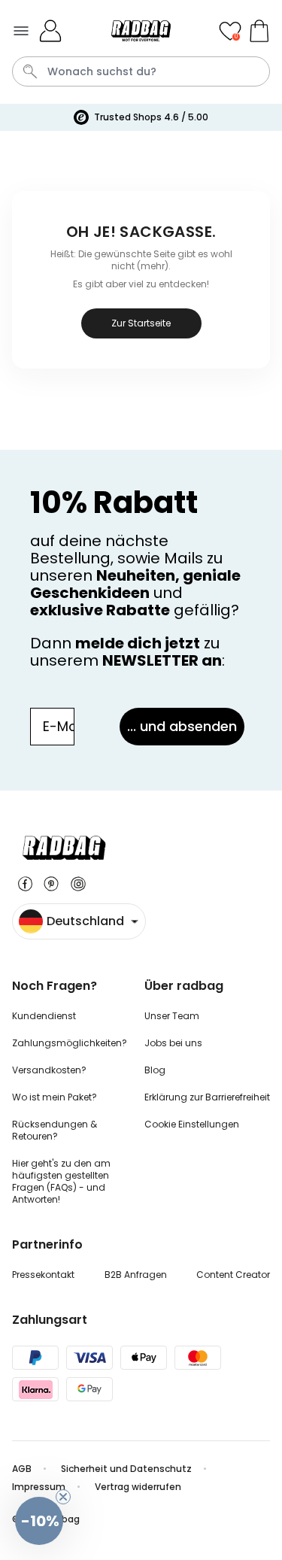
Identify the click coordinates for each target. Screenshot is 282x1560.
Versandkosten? (49, 1070)
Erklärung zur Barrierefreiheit (207, 1097)
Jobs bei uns (173, 1042)
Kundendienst (44, 1015)
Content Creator (233, 1274)
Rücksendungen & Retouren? (54, 1130)
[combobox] (141, 71)
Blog (154, 1070)
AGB (22, 1468)
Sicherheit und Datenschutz (126, 1468)
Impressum (38, 1486)
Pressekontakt (43, 1274)
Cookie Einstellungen (191, 1124)
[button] (39, 1521)
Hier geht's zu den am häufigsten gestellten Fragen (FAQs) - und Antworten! (61, 1181)
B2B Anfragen (136, 1274)
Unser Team (171, 1015)
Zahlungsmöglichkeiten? (69, 1042)
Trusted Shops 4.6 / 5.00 (151, 117)
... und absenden (182, 726)
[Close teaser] (63, 1496)
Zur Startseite (141, 323)
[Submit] (30, 71)
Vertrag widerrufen (139, 1486)
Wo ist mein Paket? (54, 1097)
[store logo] (140, 30)
